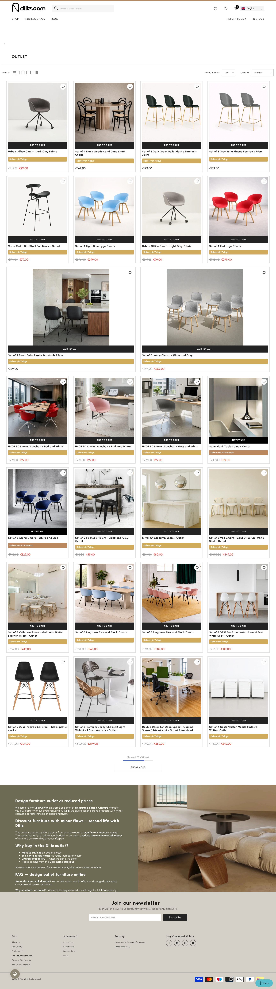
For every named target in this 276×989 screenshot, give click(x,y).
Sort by (245, 73)
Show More (138, 767)
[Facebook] (169, 943)
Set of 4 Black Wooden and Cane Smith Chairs (100, 153)
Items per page (212, 73)
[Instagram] (177, 943)
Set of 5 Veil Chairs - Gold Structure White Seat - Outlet (236, 539)
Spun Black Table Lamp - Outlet (229, 446)
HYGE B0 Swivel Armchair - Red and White (35, 446)
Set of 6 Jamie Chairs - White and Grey (167, 355)
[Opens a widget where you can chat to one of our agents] (264, 983)
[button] (14, 73)
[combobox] (86, 8)
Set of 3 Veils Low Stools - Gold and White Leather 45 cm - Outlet (35, 634)
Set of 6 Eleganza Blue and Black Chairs (101, 632)
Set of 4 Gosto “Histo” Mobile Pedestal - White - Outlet (234, 728)
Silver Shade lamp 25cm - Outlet (163, 537)
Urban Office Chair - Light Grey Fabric (166, 246)
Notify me (238, 440)
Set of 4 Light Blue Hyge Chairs (95, 246)
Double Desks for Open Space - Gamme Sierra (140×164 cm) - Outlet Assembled (167, 728)
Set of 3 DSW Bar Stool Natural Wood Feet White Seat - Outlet (236, 634)
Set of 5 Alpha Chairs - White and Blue (33, 537)
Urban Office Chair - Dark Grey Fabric (32, 151)
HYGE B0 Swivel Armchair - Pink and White (103, 446)
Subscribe (175, 917)
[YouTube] (193, 943)
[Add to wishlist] (63, 87)
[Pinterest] (185, 943)
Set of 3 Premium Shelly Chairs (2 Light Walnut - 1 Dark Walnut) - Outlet (100, 728)
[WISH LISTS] (225, 8)
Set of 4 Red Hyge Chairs (225, 246)
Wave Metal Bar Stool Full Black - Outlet (34, 246)
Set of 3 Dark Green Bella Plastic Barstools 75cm (169, 153)
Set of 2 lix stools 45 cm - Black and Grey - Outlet (102, 539)
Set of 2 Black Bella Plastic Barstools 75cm (35, 355)
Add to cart (37, 145)
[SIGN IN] (215, 8)
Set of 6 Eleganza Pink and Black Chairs (168, 632)
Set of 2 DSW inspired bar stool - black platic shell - (37, 728)
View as (6, 73)
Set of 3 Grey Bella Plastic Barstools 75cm (236, 151)
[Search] (83, 8)
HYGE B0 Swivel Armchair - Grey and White (170, 446)
